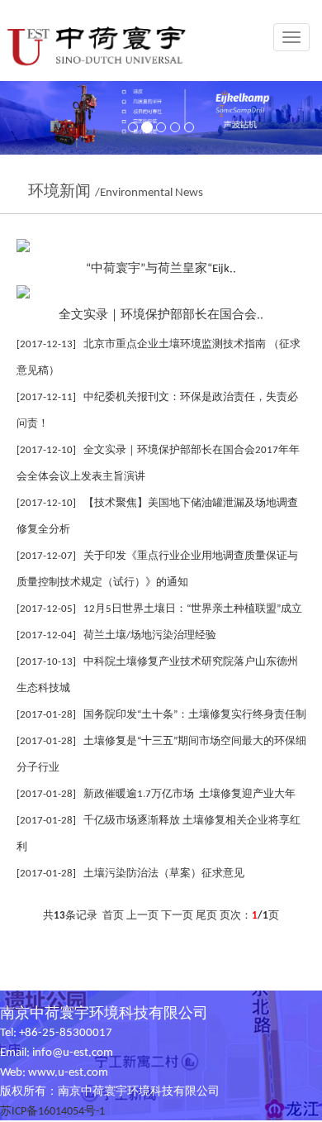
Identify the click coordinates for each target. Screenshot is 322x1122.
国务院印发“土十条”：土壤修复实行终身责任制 (194, 714)
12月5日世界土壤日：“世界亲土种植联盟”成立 (192, 609)
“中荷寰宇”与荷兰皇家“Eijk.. (161, 268)
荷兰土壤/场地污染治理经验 (149, 635)
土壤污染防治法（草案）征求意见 (163, 873)
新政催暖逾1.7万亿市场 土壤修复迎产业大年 (189, 794)
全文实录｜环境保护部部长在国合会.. (161, 315)
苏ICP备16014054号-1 (52, 1111)
